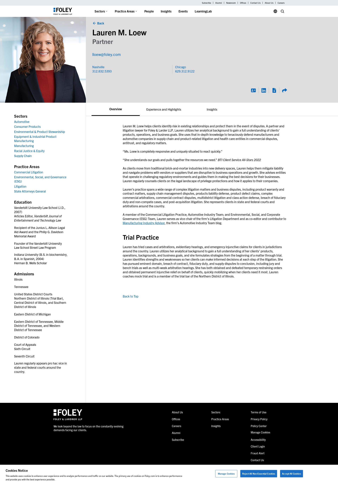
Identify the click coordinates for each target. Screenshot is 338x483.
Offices (243, 3)
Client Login (258, 446)
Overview (115, 109)
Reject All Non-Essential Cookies (258, 473)
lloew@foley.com (106, 54)
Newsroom (231, 3)
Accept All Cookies (291, 473)
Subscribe (206, 3)
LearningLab (203, 11)
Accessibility (258, 439)
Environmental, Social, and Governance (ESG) (40, 179)
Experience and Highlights (163, 109)
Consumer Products (27, 126)
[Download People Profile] (274, 90)
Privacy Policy (259, 419)
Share (284, 90)
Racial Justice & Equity (29, 151)
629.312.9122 (185, 71)
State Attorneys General (30, 191)
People (149, 11)
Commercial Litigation (28, 172)
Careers (281, 3)
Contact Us (255, 3)
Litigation (20, 186)
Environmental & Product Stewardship (39, 132)
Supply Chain (23, 156)
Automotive (21, 122)
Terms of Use (258, 412)
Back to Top (130, 296)
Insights (166, 11)
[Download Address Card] (253, 90)
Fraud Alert (257, 453)
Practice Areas (124, 11)
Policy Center (259, 426)
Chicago (180, 67)
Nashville (98, 67)
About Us (269, 3)
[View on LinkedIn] (264, 90)
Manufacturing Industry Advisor (144, 223)
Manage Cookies (226, 473)
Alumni (218, 3)
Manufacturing (24, 146)
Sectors (100, 11)
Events (183, 11)
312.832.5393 (102, 71)
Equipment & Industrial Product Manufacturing (35, 139)
